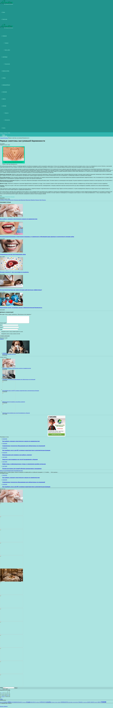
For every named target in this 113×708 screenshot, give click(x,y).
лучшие (28, 702)
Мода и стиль (5, 70)
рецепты (93, 702)
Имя (1, 325)
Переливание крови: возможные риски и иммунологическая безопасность (21, 307)
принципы (80, 702)
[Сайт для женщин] (6, 4)
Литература (7, 119)
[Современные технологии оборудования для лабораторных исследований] (8, 378)
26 (3, 696)
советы (98, 702)
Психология (7, 63)
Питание (4, 91)
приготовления (75, 702)
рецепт (88, 702)
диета (9, 702)
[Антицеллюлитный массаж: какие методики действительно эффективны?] (11, 287)
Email (1, 327)
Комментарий (3, 323)
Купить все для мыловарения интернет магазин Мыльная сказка (11, 470)
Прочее (4, 105)
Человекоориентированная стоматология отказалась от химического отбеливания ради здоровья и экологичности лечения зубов (37, 236)
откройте (48, 702)
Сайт (1, 329)
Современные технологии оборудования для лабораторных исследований (18, 379)
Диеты (4, 98)
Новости (6, 112)
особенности (42, 702)
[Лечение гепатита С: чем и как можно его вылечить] (11, 269)
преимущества (64, 702)
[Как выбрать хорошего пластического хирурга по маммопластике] (11, 216)
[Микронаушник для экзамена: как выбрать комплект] (8, 400)
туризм (103, 702)
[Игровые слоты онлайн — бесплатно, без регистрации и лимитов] (11, 594)
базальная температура (5, 196)
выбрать (5, 702)
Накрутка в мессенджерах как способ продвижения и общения (16, 412)
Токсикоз (13, 196)
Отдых (4, 77)
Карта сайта (7, 49)
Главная (6, 42)
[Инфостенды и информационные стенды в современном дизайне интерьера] (11, 568)
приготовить (70, 702)
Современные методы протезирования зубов (13, 254)
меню (32, 702)
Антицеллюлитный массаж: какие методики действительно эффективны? (21, 290)
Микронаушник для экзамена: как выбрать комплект (13, 401)
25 (2, 696)
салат (96, 702)
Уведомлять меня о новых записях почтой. (10, 333)
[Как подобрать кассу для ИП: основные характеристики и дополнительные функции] (8, 389)
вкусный (1, 702)
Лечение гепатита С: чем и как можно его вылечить (14, 272)
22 (7, 695)
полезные (53, 702)
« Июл (1, 699)
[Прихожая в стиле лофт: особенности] (11, 607)
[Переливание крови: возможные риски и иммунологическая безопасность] (11, 305)
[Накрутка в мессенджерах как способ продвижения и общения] (8, 411)
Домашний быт (6, 84)
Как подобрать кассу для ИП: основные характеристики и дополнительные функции (20, 390)
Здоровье (4, 56)
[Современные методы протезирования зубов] (11, 252)
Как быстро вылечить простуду (9, 354)
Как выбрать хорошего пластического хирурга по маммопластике (18, 219)
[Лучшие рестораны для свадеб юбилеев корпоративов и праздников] (11, 581)
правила (59, 702)
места (34, 702)
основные (37, 702)
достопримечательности (16, 702)
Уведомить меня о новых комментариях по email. (12, 331)
